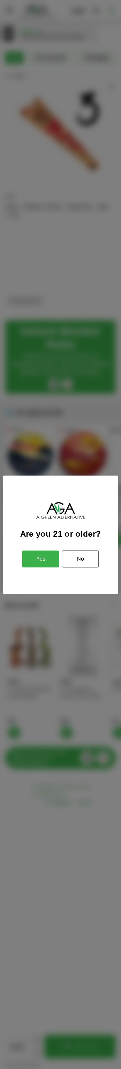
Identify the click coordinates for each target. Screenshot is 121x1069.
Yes (40, 559)
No (80, 559)
